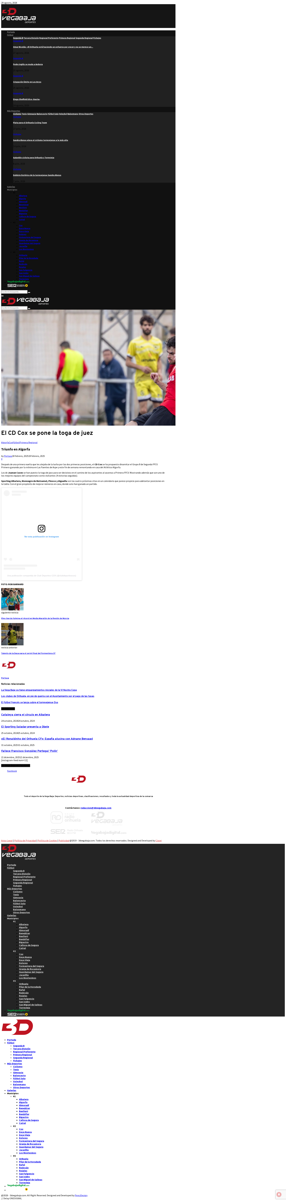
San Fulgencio (25, 270)
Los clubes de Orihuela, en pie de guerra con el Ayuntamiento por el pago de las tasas (47, 696)
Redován (23, 264)
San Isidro (23, 273)
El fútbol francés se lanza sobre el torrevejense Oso (29, 702)
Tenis (16, 894)
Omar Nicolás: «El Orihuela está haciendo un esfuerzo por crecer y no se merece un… (53, 47)
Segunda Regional (23, 882)
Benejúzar (24, 204)
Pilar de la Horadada (28, 258)
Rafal (21, 261)
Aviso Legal (7, 840)
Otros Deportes (21, 912)
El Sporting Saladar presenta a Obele (25, 727)
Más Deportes (13, 111)
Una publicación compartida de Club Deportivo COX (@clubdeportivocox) (41, 575)
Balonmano (19, 909)
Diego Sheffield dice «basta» (26, 99)
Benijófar (23, 210)
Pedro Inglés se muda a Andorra (28, 64)
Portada (11, 32)
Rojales (22, 267)
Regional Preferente (24, 876)
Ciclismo (17, 117)
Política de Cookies (47, 840)
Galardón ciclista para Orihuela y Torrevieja (33, 157)
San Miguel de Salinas (29, 276)
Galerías (11, 187)
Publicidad (64, 840)
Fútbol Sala (19, 903)
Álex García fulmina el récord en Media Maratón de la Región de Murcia (35, 618)
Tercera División (21, 873)
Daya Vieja (24, 231)
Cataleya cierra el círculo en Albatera (25, 715)
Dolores (22, 234)
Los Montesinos (26, 249)
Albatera (23, 195)
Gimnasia (18, 897)
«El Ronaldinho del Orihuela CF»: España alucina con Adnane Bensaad (47, 739)
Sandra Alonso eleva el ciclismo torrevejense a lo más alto (40, 140)
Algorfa (22, 198)
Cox (20, 225)
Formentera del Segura (30, 237)
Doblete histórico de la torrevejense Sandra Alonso (37, 175)
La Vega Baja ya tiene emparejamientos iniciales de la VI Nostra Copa (39, 690)
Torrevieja (24, 279)
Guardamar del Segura (29, 243)
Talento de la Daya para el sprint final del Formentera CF (28, 653)
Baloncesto (19, 900)
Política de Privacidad (25, 840)
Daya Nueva (24, 228)
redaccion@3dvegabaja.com (96, 807)
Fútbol (10, 35)
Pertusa (8, 455)
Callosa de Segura (27, 216)
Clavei (159, 840)
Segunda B (18, 41)
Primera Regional (29, 442)
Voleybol (18, 906)
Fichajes (17, 885)
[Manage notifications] (279, 1194)
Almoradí (23, 201)
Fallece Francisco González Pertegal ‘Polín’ (29, 751)
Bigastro (23, 213)
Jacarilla (23, 246)
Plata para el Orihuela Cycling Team (30, 122)
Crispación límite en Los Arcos (27, 82)
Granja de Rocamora (28, 240)
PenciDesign (81, 1195)
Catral (22, 219)
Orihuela (23, 255)
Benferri (23, 207)
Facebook (12, 770)
